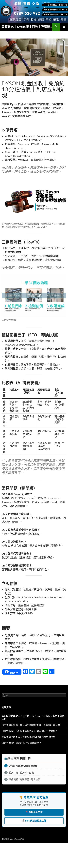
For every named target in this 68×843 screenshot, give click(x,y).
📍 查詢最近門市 (34, 812)
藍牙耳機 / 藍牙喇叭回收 (19, 772)
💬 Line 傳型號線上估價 (34, 820)
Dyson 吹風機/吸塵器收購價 (21, 765)
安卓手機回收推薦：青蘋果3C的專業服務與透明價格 (28, 736)
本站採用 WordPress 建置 (13, 839)
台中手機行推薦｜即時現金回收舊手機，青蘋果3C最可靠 (31, 724)
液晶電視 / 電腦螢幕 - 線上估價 (22, 779)
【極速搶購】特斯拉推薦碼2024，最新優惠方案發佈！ (30, 730)
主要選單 (64, 27)
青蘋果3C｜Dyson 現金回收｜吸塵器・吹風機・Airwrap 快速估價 (27, 26)
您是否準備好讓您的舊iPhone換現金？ (21, 742)
